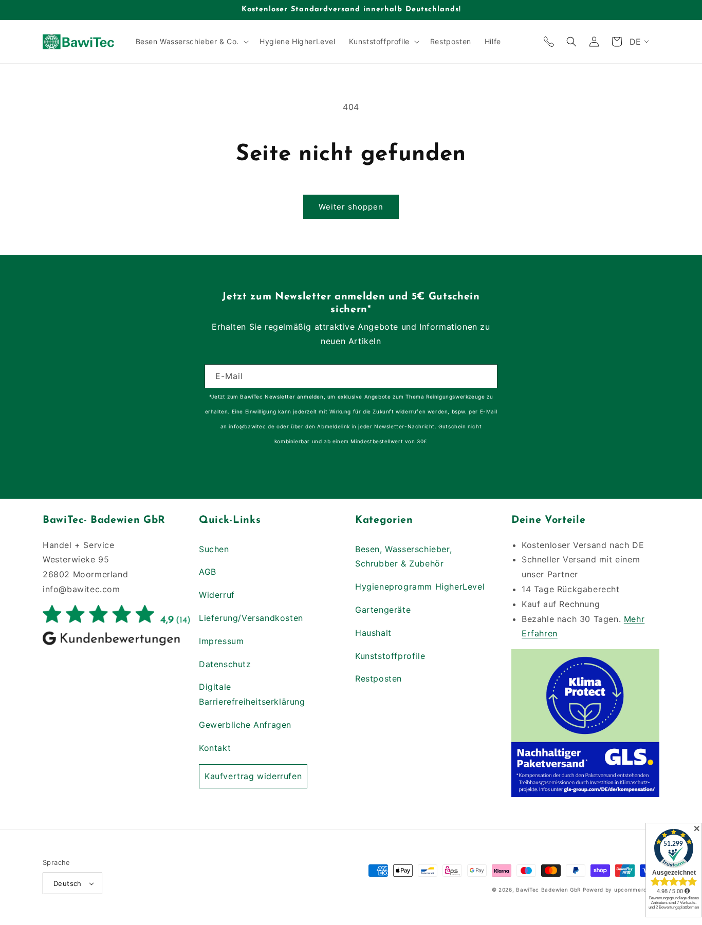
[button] (191, 41)
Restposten (378, 678)
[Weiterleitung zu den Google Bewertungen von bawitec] (117, 644)
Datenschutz (225, 664)
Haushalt (373, 633)
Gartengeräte (383, 610)
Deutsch (67, 883)
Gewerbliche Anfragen (245, 725)
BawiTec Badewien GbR (548, 889)
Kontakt (215, 748)
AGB (207, 572)
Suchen (214, 549)
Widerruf (217, 595)
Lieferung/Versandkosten (251, 618)
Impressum (221, 641)
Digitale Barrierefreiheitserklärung (252, 694)
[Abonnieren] (485, 376)
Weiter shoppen (351, 207)
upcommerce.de (636, 889)
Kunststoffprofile (390, 656)
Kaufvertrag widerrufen (253, 776)
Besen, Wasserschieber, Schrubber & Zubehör (403, 556)
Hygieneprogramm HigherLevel (420, 586)
